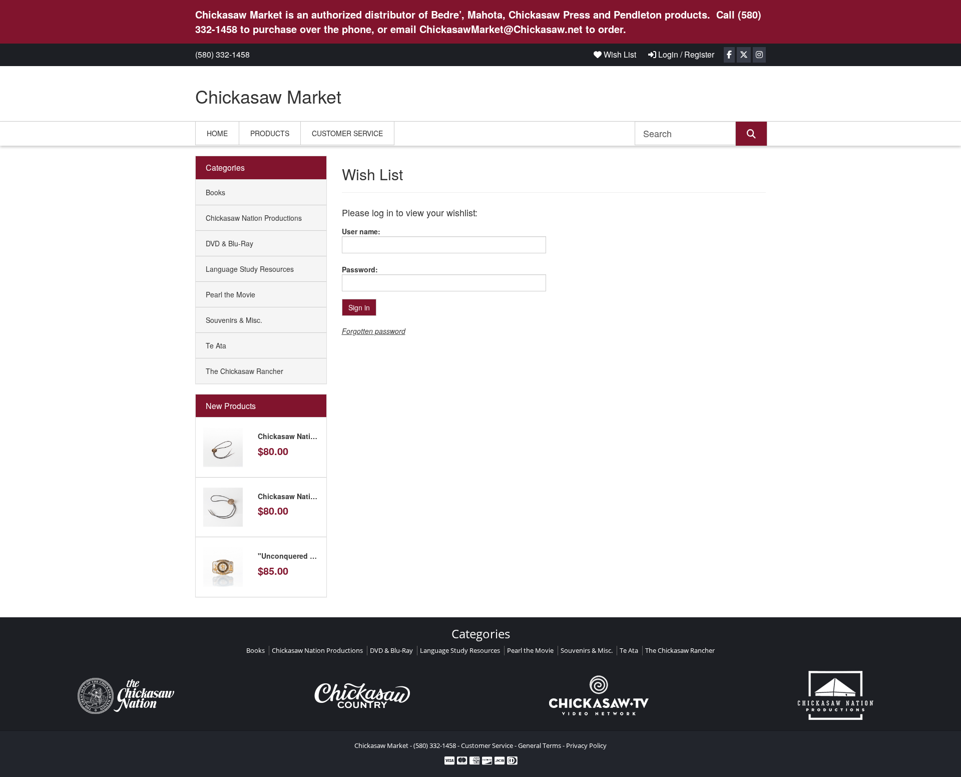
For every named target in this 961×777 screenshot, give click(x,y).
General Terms (539, 745)
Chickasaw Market (268, 96)
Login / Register (685, 54)
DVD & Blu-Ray (229, 243)
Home (217, 133)
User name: (361, 231)
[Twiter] (744, 55)
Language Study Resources (250, 269)
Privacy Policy (586, 745)
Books (215, 192)
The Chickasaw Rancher (244, 371)
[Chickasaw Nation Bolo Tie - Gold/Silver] (223, 446)
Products (269, 133)
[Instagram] (759, 55)
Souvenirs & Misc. (234, 320)
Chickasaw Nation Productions (254, 218)
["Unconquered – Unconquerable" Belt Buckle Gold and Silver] (223, 566)
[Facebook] (729, 55)
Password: (360, 269)
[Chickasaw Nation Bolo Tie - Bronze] (223, 506)
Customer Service (347, 133)
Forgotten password (373, 331)
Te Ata (216, 345)
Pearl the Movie (230, 294)
